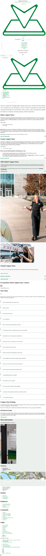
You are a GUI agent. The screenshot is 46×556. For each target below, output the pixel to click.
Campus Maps (32, 407)
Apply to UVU (24, 3)
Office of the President (7, 514)
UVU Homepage (24, 42)
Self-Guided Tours (3, 171)
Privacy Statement (6, 545)
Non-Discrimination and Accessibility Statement (11, 547)
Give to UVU (5, 518)
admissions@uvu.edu (6, 469)
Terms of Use (5, 544)
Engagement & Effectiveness (8, 517)
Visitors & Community (7, 513)
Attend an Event (3, 417)
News (5, 535)
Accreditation (5, 498)
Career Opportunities (6, 504)
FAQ (24, 48)
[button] (23, 0)
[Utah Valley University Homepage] (20, 1)
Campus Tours (24, 44)
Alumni (4, 516)
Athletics (4, 512)
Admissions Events (24, 45)
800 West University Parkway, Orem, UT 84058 (11, 540)
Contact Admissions (24, 47)
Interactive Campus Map (5, 276)
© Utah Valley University (7, 542)
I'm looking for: (17, 39)
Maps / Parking (5, 525)
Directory (4, 506)
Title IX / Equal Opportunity (8, 533)
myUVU (24, 36)
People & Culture (6, 507)
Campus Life (5, 496)
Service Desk (5, 526)
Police (4, 528)
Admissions (28, 1)
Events (5, 536)
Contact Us (5, 519)
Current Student (5, 497)
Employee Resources (6, 505)
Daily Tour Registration (4, 136)
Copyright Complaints (7, 546)
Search (4, 530)
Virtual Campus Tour (4, 273)
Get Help (4, 529)
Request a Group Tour (4, 158)
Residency (24, 46)
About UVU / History (6, 515)
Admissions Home (24, 43)
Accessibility (5, 531)
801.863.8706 (5, 468)
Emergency (5, 527)
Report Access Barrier (6, 532)
